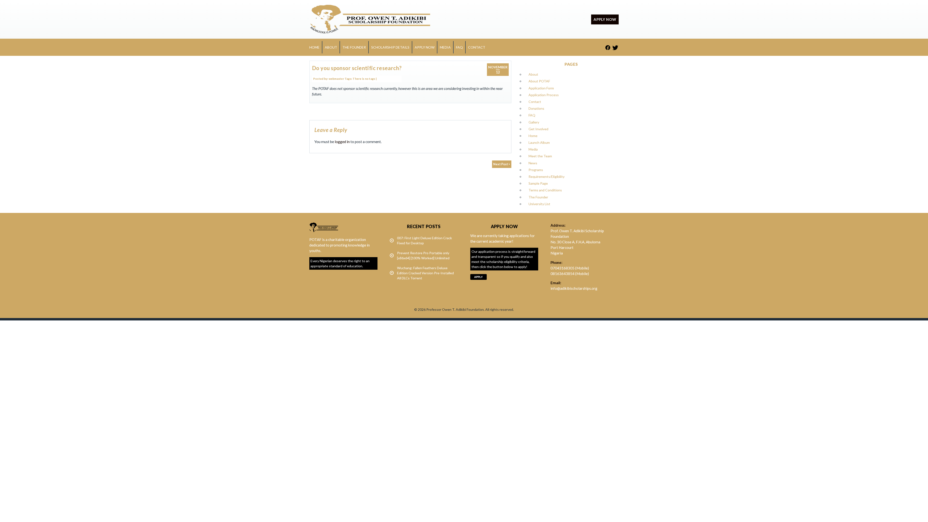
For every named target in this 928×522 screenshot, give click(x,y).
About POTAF (539, 81)
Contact (476, 47)
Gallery (534, 122)
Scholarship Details (390, 47)
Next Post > (501, 164)
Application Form (541, 88)
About (331, 47)
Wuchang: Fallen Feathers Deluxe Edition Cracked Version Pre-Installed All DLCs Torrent (425, 273)
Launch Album (539, 142)
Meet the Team (540, 156)
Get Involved (538, 129)
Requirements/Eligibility (547, 176)
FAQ (459, 47)
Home (314, 47)
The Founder (354, 47)
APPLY (478, 277)
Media (445, 47)
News (533, 163)
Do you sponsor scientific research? (357, 68)
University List (539, 204)
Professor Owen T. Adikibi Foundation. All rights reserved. (470, 309)
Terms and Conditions (545, 190)
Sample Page (538, 183)
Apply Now (425, 47)
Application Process (544, 95)
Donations (536, 108)
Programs (536, 170)
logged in (342, 141)
